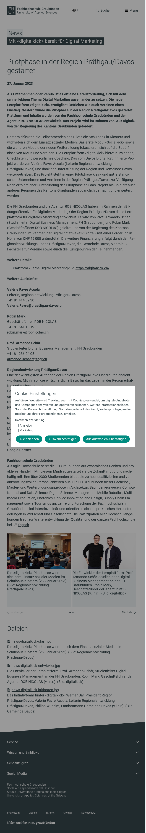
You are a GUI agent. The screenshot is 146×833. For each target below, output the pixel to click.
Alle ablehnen (29, 439)
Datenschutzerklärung (30, 420)
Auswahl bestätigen (62, 439)
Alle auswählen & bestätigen (106, 439)
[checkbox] (71, 425)
